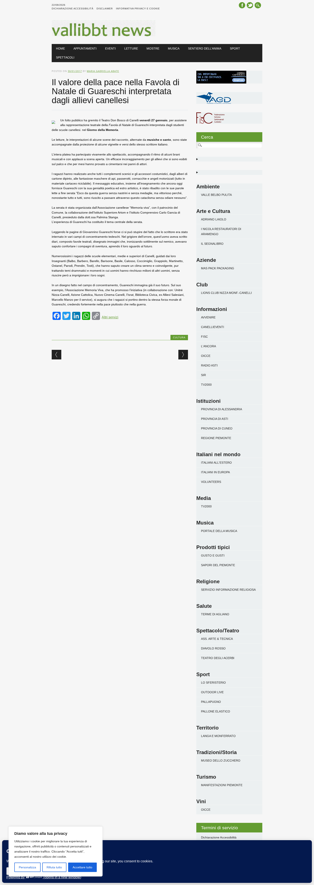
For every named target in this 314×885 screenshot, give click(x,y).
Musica (173, 48)
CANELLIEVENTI (212, 327)
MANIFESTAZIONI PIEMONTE (221, 785)
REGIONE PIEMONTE (216, 438)
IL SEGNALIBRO (212, 243)
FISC (204, 336)
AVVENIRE (208, 317)
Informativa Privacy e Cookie (138, 8)
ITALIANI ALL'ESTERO (216, 462)
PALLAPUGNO (211, 701)
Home (60, 48)
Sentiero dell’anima (204, 48)
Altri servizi (110, 317)
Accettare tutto (82, 867)
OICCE (205, 356)
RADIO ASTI (209, 365)
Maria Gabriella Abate (103, 71)
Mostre (153, 48)
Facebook (242, 5)
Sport (235, 48)
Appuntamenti (85, 48)
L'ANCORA (208, 346)
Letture (131, 48)
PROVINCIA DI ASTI (214, 419)
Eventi (110, 48)
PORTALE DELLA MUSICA (219, 531)
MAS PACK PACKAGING (217, 268)
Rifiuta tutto (54, 867)
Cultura (179, 337)
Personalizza (27, 867)
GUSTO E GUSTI (212, 555)
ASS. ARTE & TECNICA (217, 638)
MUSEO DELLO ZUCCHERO (220, 760)
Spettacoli (65, 57)
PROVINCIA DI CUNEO (216, 428)
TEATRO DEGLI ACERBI (217, 658)
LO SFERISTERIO (213, 682)
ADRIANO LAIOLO (213, 219)
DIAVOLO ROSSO (213, 648)
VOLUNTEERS (211, 482)
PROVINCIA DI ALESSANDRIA (221, 409)
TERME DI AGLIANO (215, 614)
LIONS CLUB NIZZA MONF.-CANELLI (226, 293)
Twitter (250, 5)
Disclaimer (105, 8)
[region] (56, 851)
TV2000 (206, 384)
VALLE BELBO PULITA (216, 194)
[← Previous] (56, 354)
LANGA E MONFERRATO (218, 736)
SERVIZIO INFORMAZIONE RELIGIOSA (228, 589)
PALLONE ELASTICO (215, 711)
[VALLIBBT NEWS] (103, 35)
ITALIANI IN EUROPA (215, 472)
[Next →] (183, 354)
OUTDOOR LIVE (212, 692)
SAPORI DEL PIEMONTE (218, 565)
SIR (203, 375)
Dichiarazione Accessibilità (72, 8)
